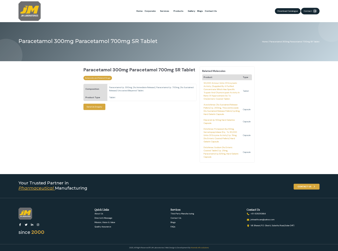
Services (164, 11)
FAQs (173, 226)
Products (178, 11)
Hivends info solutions (200, 248)
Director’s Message (103, 218)
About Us (99, 213)
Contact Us (211, 11)
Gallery (191, 11)
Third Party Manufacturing (182, 213)
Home (139, 11)
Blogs (200, 11)
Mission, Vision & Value (105, 222)
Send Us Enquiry (94, 106)
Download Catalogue (288, 11)
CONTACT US (305, 186)
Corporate (150, 11)
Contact (308, 11)
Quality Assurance (103, 226)
